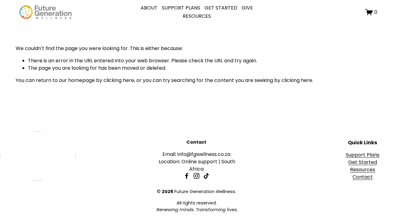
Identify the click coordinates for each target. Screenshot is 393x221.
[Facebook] (187, 176)
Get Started (362, 162)
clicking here (118, 80)
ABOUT (149, 7)
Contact (362, 176)
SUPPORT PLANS (181, 7)
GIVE (247, 7)
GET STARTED (220, 7)
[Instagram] (196, 176)
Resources (362, 169)
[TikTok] (206, 176)
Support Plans (362, 154)
